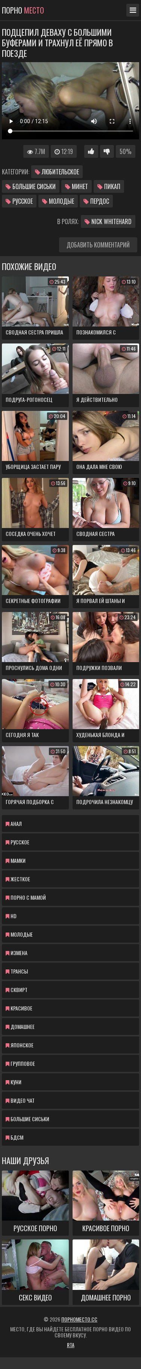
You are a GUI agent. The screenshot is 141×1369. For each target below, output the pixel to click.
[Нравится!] (91, 151)
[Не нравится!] (107, 151)
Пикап (111, 186)
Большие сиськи (33, 186)
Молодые (60, 201)
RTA (70, 1345)
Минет (79, 186)
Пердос (99, 201)
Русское (22, 201)
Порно (23, 10)
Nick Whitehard (111, 221)
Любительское (59, 171)
